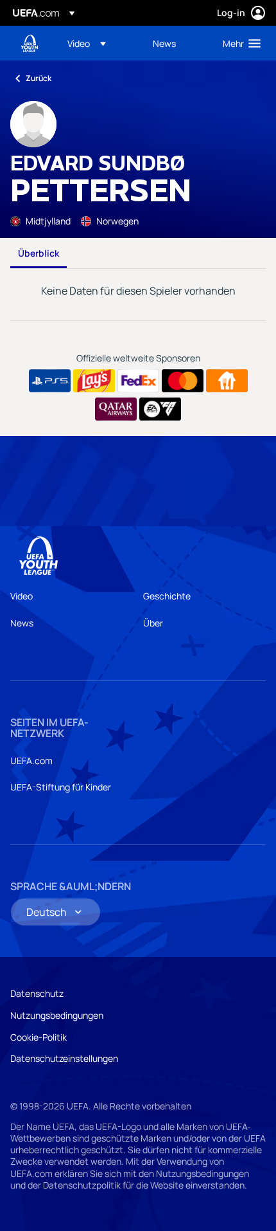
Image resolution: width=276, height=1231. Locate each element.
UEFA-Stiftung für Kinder (60, 787)
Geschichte (167, 596)
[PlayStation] (50, 380)
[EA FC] (160, 409)
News (21, 623)
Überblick (38, 253)
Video (21, 596)
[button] (86, 43)
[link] (164, 43)
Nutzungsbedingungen (56, 1015)
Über (153, 623)
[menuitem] (99, 43)
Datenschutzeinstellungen (64, 1058)
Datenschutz (37, 993)
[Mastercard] (182, 380)
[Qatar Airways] (116, 409)
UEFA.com (31, 760)
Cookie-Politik (38, 1037)
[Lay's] (94, 380)
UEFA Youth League (29, 43)
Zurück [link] (38, 78)
